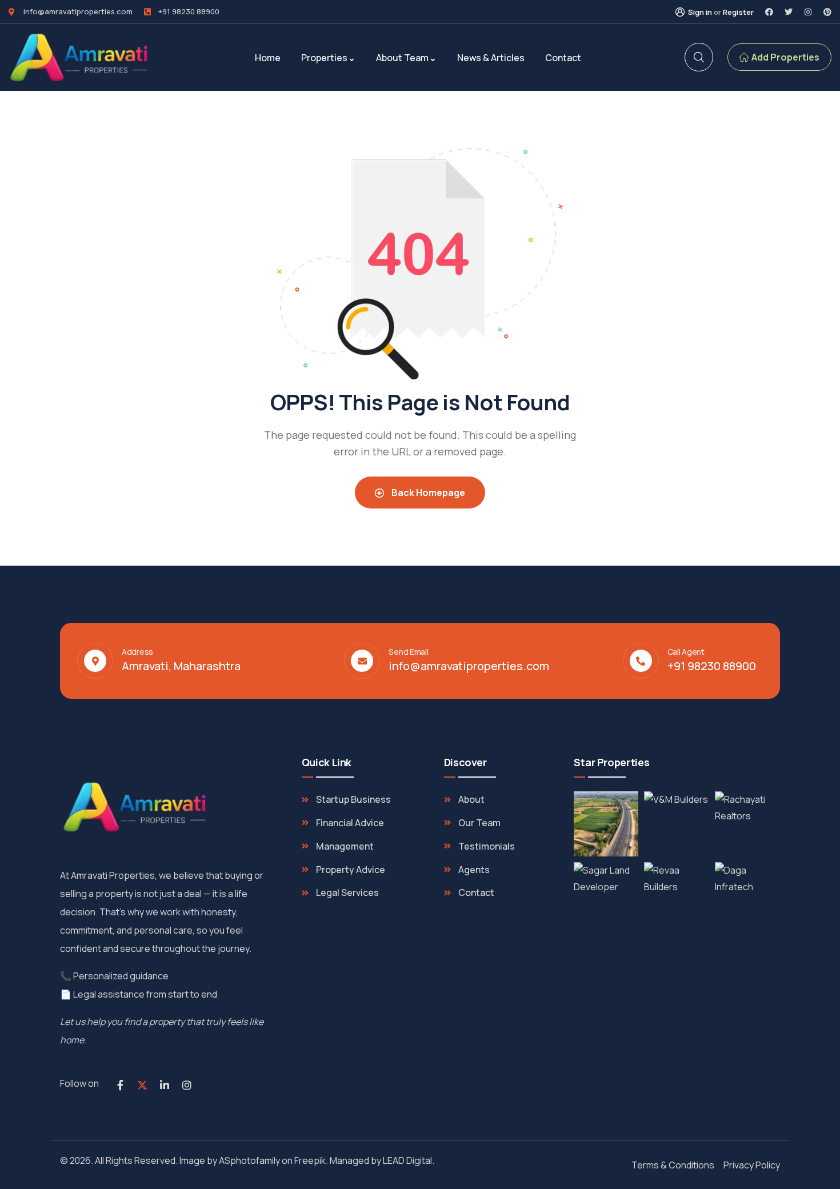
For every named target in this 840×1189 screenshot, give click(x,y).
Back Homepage (427, 492)
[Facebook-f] (120, 1085)
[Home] (80, 57)
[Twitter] (789, 12)
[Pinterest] (827, 12)
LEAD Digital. (410, 1160)
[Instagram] (808, 12)
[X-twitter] (142, 1085)
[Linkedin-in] (164, 1085)
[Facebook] (769, 12)
